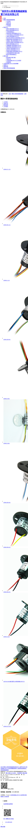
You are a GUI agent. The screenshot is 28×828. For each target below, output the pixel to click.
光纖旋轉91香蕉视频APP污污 (13, 45)
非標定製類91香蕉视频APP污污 (14, 51)
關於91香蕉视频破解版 (9, 19)
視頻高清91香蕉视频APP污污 (13, 33)
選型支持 (5, 56)
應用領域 (5, 66)
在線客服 (5, 803)
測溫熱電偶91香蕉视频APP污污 (14, 39)
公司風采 (8, 25)
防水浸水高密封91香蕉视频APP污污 (15, 37)
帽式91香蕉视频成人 (11, 54)
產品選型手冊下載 (11, 57)
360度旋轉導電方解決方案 (13, 53)
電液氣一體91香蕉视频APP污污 (14, 41)
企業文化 (8, 22)
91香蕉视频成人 (10, 31)
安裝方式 (8, 59)
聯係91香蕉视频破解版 (9, 68)
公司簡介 (8, 21)
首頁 (4, 18)
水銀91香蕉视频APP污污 (12, 36)
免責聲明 (19, 773)
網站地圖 (24, 773)
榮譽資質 (8, 24)
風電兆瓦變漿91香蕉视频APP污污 (14, 42)
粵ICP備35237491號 (11, 773)
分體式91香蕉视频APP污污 (13, 48)
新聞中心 (5, 65)
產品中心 (5, 27)
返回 (2, 93)
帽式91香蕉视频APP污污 (12, 30)
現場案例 (8, 62)
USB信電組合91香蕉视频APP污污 (14, 34)
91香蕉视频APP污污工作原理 (13, 60)
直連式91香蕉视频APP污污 (13, 50)
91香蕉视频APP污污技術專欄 (10, 63)
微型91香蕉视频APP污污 (12, 28)
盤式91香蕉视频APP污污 (12, 44)
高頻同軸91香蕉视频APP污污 (13, 47)
